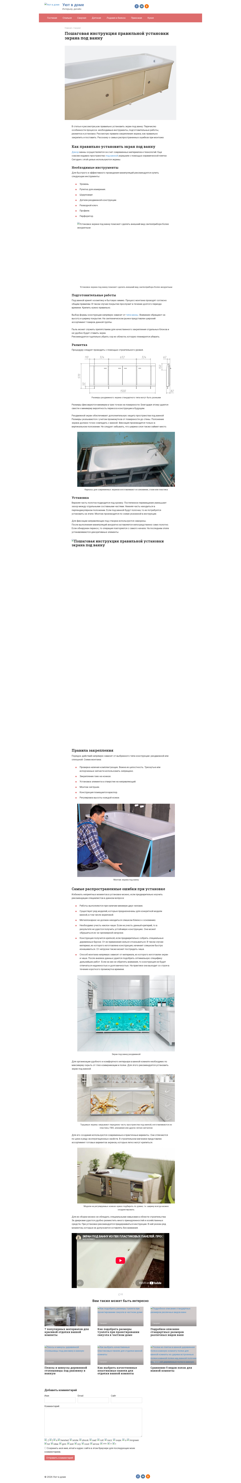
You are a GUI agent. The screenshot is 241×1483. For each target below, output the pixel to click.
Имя (46, 1395)
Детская (96, 17)
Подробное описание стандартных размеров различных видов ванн (167, 1332)
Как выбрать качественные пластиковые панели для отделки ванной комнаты (117, 1370)
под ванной (112, 155)
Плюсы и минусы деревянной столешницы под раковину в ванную (65, 1370)
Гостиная (52, 17)
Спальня (67, 17)
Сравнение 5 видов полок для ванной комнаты (171, 1369)
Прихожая (136, 17)
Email (80, 1395)
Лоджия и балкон (116, 17)
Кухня (151, 17)
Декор (75, 152)
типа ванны (132, 314)
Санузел (81, 17)
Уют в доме (73, 5)
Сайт (113, 1395)
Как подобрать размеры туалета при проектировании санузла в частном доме (118, 1332)
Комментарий (51, 1406)
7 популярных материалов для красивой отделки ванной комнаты (66, 1332)
